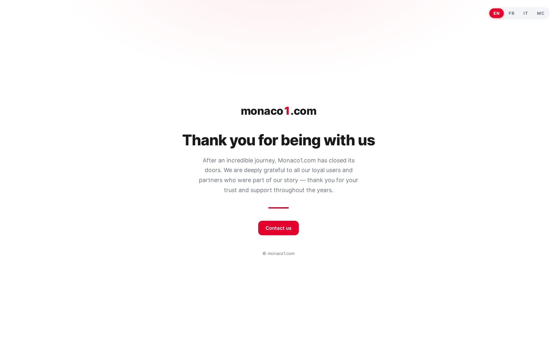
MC (540, 13)
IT (525, 13)
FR (511, 13)
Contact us (278, 228)
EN (496, 13)
